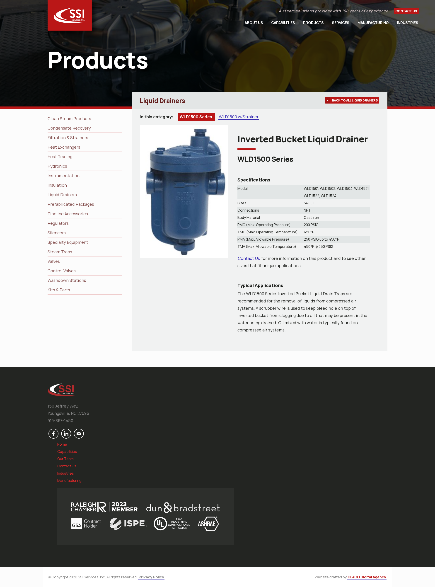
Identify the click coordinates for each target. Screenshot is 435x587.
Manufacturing (373, 22)
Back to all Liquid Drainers (355, 100)
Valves (54, 261)
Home (62, 444)
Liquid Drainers (62, 194)
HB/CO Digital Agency (367, 577)
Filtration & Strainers (68, 137)
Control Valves (62, 270)
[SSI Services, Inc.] (70, 15)
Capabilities (283, 22)
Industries (407, 22)
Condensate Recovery (69, 128)
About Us (254, 22)
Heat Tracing (60, 156)
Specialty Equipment (68, 242)
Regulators (58, 223)
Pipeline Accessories (68, 213)
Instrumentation (64, 175)
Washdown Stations (67, 280)
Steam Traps (60, 251)
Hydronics (57, 166)
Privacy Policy (151, 577)
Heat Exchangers (64, 147)
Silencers (57, 232)
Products (313, 22)
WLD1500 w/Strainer (239, 116)
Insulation (57, 185)
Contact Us (406, 11)
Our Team (65, 458)
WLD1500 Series (196, 116)
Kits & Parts (59, 289)
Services (340, 22)
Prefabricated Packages (71, 204)
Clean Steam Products (69, 118)
